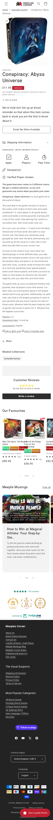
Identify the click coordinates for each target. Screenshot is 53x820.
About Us (10, 633)
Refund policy (38, 803)
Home (5, 10)
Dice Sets (10, 717)
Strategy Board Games (16, 703)
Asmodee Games (19, 10)
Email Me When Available (26, 129)
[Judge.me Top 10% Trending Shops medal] (40, 603)
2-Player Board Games (16, 707)
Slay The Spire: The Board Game (14, 442)
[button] (6, 3)
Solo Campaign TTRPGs (17, 713)
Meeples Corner (22, 803)
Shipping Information (16, 673)
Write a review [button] (26, 396)
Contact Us (11, 640)
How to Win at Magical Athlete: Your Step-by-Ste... (24, 533)
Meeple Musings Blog (16, 646)
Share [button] (9, 341)
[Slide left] (20, 476)
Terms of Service (13, 683)
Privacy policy (19, 808)
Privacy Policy (12, 680)
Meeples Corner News (16, 650)
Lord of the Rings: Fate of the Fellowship (32, 444)
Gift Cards (11, 657)
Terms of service (36, 808)
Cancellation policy (28, 817)
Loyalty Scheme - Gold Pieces (20, 643)
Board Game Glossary (16, 636)
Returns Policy (13, 676)
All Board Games (14, 700)
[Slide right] (33, 476)
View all (46, 487)
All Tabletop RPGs (14, 710)
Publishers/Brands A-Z (16, 653)
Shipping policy (17, 812)
